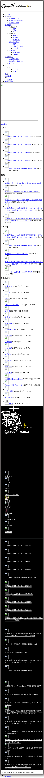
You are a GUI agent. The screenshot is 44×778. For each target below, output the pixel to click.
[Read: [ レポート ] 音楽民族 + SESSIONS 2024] (7, 270)
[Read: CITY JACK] (7, 402)
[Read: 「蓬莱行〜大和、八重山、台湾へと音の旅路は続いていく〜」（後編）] (7, 616)
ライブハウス (14, 59)
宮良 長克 (8, 373)
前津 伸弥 (8, 286)
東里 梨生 (8, 317)
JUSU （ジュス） (12, 305)
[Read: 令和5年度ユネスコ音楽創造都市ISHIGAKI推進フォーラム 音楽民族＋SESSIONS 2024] (7, 217)
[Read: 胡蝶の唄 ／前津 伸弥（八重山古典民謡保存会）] (7, 190)
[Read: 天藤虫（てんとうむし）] (7, 377)
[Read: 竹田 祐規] (7, 346)
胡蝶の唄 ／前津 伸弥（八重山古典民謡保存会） (22, 191)
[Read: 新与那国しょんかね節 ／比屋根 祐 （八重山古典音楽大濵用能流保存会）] (7, 738)
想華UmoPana (10, 329)
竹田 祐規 (8, 348)
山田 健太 (8, 292)
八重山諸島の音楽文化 (17, 20)
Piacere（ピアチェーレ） (14, 385)
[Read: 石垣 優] (7, 309)
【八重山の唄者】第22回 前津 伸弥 (18, 160)
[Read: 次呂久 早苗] (7, 389)
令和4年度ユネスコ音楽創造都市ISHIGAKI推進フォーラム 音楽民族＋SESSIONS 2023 (24, 766)
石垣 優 (7, 311)
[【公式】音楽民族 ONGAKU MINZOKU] (16, 10)
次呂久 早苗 (9, 391)
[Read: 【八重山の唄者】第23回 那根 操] (7, 151)
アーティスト (14, 42)
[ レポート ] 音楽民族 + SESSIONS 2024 (19, 272)
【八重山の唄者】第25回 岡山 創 (18, 136)
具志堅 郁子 (9, 360)
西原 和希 (8, 323)
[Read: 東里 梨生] (7, 315)
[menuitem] (24, 14)
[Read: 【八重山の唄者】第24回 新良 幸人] (7, 143)
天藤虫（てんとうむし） (14, 379)
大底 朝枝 (8, 336)
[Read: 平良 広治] (7, 365)
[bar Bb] (19, 120)
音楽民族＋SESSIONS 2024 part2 (16, 254)
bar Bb (4, 124)
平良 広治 (8, 366)
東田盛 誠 (8, 397)
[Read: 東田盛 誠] (7, 395)
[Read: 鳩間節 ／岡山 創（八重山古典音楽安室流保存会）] (7, 181)
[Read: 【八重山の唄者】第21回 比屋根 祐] (7, 584)
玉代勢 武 (8, 342)
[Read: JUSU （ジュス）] (7, 303)
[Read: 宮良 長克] (7, 371)
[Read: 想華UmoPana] (7, 328)
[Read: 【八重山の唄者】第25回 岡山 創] (7, 135)
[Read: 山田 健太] (7, 290)
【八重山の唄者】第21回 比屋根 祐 (18, 586)
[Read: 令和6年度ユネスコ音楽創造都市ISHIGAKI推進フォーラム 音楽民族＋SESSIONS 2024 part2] (7, 206)
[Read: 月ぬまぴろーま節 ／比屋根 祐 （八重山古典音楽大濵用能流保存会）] (7, 730)
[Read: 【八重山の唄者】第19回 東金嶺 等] (7, 608)
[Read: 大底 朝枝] (7, 334)
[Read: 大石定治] (7, 352)
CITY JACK (9, 403)
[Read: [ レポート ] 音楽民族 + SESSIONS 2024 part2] (7, 167)
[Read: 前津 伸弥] (7, 284)
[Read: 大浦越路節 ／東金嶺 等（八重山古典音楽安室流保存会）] (7, 755)
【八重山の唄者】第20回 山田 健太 (18, 602)
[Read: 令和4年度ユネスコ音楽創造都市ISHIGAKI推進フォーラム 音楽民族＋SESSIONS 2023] (7, 763)
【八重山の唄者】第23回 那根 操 (17, 152)
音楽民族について (15, 18)
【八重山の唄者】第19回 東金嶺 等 (18, 610)
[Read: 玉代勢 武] (7, 340)
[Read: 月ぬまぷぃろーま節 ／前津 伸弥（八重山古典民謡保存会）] (7, 198)
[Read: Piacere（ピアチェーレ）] (7, 383)
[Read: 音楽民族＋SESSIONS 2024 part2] (7, 252)
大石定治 (8, 354)
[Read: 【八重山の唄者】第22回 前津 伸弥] (7, 159)
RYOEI (7, 298)
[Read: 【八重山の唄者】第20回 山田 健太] (7, 600)
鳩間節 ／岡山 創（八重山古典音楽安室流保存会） (24, 183)
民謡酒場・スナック (16, 61)
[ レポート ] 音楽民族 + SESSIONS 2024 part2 (21, 168)
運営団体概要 (14, 23)
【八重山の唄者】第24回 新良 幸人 (18, 144)
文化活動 (12, 50)
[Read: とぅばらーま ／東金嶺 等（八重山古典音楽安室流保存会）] (7, 746)
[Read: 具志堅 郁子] (7, 358)
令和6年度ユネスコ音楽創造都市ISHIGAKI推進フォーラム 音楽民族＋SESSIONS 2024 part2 (24, 635)
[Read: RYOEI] (7, 297)
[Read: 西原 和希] (7, 321)
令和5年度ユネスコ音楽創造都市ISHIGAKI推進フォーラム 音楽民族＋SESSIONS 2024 (24, 661)
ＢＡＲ (11, 63)
